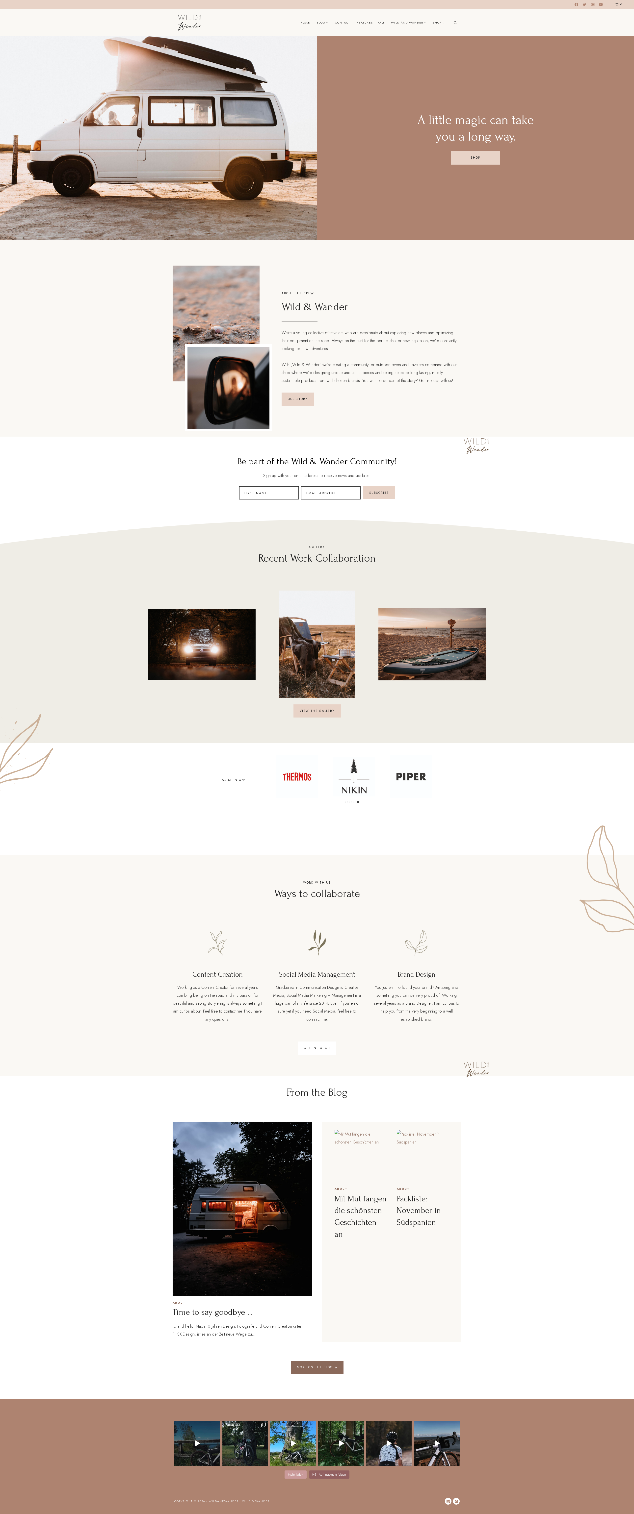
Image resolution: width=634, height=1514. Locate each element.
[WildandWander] (189, 22)
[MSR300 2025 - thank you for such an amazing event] (245, 1443)
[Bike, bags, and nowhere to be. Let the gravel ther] (437, 1443)
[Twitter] (584, 4)
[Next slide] (482, 644)
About (179, 1303)
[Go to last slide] (152, 644)
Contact (342, 23)
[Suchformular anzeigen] (455, 22)
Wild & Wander (255, 1501)
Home (305, 23)
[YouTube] (601, 4)
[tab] (346, 802)
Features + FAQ (370, 23)
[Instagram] (592, 4)
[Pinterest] (456, 1501)
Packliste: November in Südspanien (419, 1210)
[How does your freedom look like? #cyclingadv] (389, 1443)
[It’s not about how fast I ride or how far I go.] (293, 1443)
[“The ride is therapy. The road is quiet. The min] (197, 1443)
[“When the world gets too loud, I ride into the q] (341, 1443)
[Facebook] (576, 4)
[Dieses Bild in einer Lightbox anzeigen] (202, 644)
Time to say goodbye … (213, 1312)
